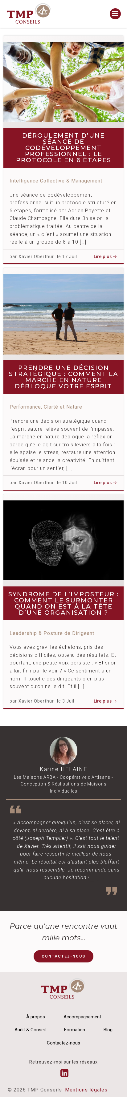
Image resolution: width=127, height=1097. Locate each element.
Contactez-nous (63, 1043)
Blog (108, 1029)
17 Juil (69, 256)
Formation (74, 1029)
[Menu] (115, 13)
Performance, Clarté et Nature (46, 407)
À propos (35, 1017)
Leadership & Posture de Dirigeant (52, 633)
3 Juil (68, 701)
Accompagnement (82, 1017)
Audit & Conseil (30, 1029)
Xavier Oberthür (36, 256)
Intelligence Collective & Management (56, 181)
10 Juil (69, 482)
